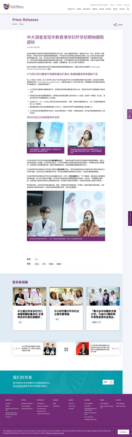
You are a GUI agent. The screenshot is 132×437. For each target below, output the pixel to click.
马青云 (37, 264)
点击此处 (19, 386)
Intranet (126, 5)
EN (130, 111)
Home (14, 24)
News (21, 24)
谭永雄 (51, 264)
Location (119, 5)
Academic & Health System (99, 5)
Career (112, 5)
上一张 (12, 309)
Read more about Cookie (55, 433)
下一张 (119, 309)
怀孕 (44, 264)
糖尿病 (59, 264)
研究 (36, 259)
